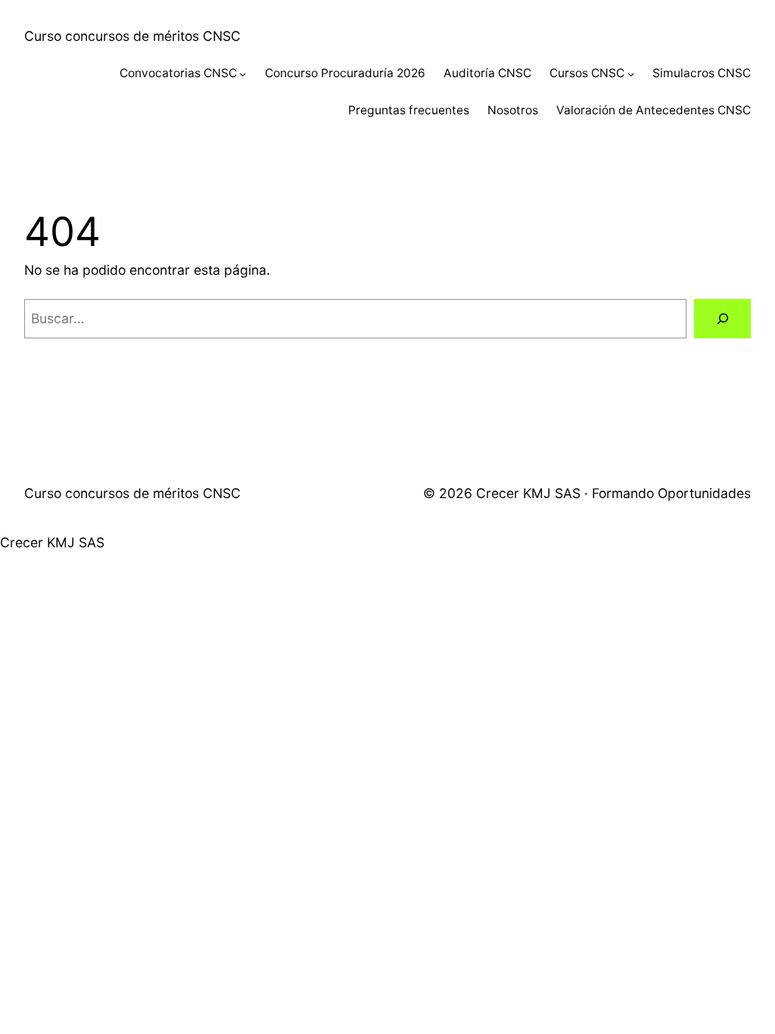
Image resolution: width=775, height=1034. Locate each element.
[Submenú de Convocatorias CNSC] (242, 73)
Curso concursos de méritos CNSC (132, 36)
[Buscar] (722, 318)
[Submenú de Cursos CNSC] (630, 73)
